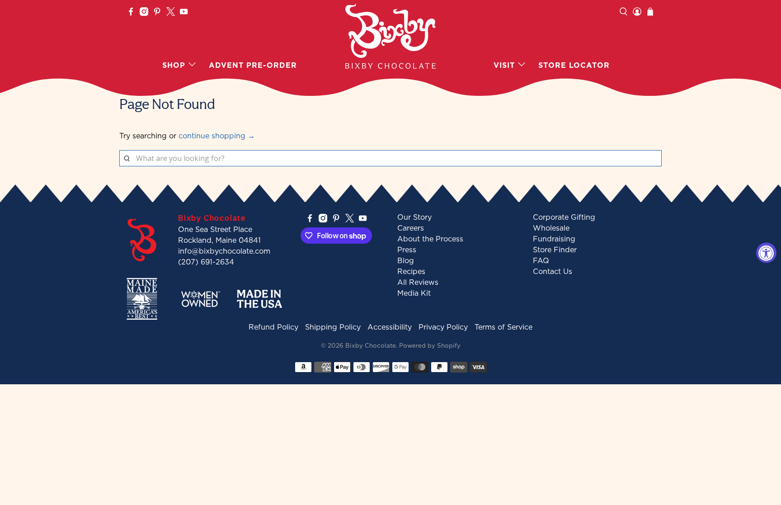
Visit (504, 65)
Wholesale (551, 228)
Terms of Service (503, 327)
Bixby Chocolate (370, 345)
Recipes (411, 271)
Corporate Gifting (564, 217)
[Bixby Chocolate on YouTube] (183, 13)
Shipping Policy (333, 327)
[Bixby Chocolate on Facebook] (131, 13)
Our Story (414, 217)
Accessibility (389, 327)
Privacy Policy (443, 327)
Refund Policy (273, 327)
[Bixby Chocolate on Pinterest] (157, 13)
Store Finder (555, 250)
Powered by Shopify (430, 345)
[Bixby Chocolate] (390, 36)
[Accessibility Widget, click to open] (766, 252)
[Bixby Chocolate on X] (170, 13)
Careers (410, 228)
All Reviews (417, 282)
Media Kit (414, 293)
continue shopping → (217, 136)
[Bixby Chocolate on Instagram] (144, 13)
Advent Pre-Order (253, 65)
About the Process (430, 239)
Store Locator (574, 65)
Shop (173, 65)
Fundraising (554, 239)
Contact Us (552, 271)
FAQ (541, 260)
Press (406, 250)
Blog (405, 260)
